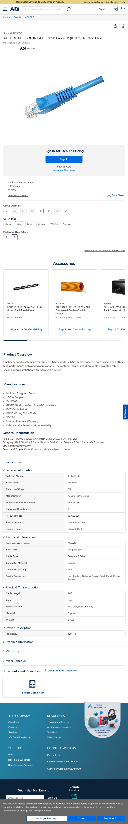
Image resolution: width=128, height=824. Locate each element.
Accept (82, 818)
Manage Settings (47, 818)
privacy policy (79, 803)
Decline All (111, 818)
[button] (125, 412)
